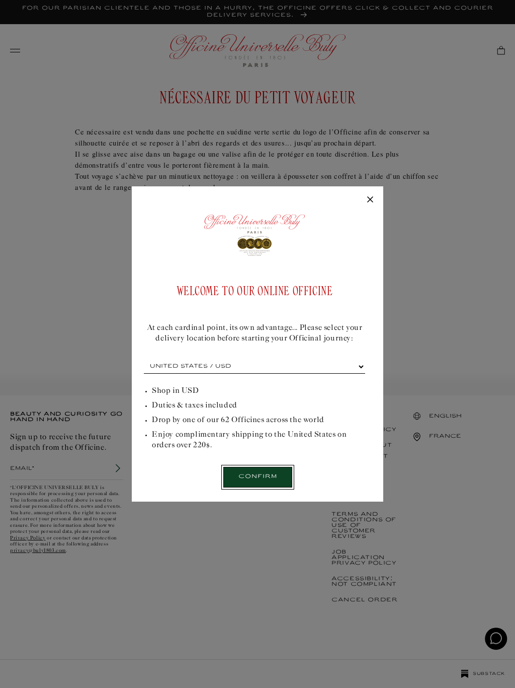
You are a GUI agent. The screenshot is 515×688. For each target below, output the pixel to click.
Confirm (257, 476)
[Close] (370, 199)
